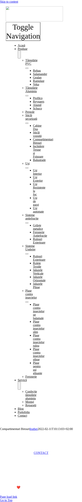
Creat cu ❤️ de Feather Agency (25, 487)
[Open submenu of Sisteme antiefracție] (26, 222)
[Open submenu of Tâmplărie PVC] (26, 68)
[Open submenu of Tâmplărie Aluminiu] (26, 95)
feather (34, 429)
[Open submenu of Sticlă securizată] (26, 123)
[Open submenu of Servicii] (19, 386)
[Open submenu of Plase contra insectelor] (26, 302)
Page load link (8, 496)
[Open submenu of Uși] (26, 167)
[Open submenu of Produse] (19, 54)
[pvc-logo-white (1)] (34, 20)
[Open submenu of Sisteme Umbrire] (26, 253)
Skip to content (9, 1)
